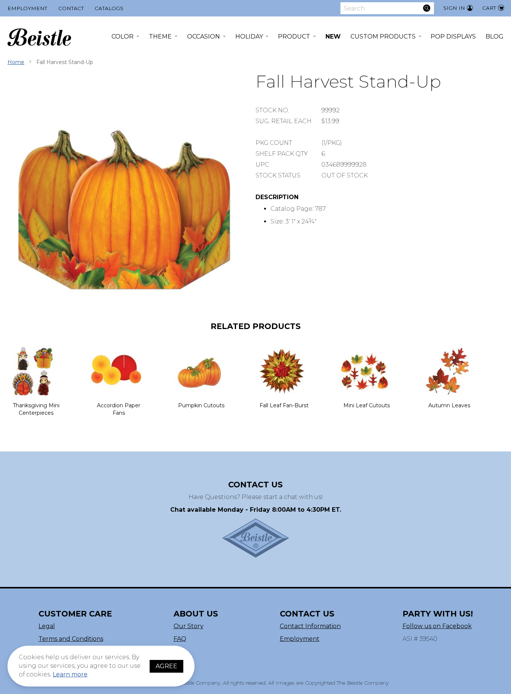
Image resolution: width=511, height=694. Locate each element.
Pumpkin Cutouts (201, 405)
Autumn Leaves (449, 405)
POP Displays (453, 36)
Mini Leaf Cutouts (366, 405)
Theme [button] (160, 36)
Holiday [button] (249, 36)
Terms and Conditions (71, 638)
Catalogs (109, 8)
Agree (166, 666)
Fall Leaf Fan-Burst (284, 405)
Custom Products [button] (383, 36)
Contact (71, 8)
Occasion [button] (203, 36)
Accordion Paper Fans (118, 409)
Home (15, 62)
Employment (27, 8)
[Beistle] (39, 37)
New (333, 36)
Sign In (454, 8)
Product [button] (294, 36)
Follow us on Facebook (437, 626)
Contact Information (310, 626)
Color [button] (122, 36)
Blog (495, 36)
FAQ (180, 638)
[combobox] (387, 8)
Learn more (70, 674)
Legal (47, 626)
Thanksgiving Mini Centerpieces (36, 409)
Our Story (189, 626)
